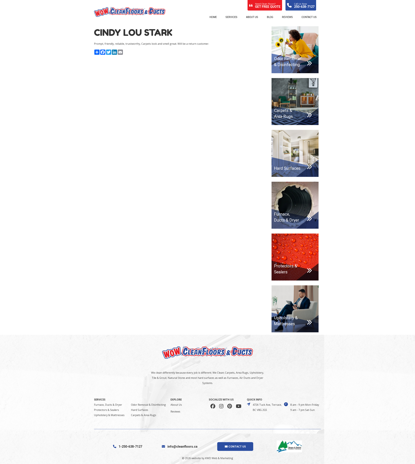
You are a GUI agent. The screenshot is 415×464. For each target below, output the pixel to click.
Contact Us (309, 17)
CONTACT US (237, 446)
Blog (270, 17)
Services (231, 17)
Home (213, 17)
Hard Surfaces (139, 410)
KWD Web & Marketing (219, 458)
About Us (252, 17)
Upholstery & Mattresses (109, 415)
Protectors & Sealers (106, 410)
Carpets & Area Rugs (143, 415)
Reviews (287, 17)
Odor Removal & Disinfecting (148, 405)
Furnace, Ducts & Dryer (108, 405)
